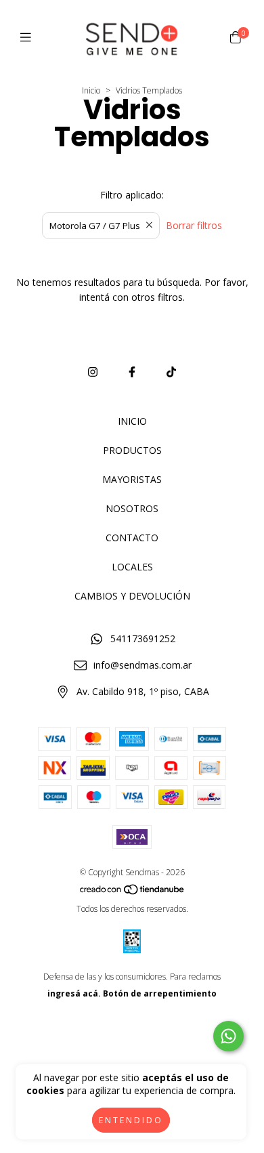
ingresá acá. (74, 993)
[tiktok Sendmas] (171, 372)
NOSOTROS (132, 508)
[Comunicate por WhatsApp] (228, 1036)
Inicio (91, 90)
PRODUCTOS (132, 450)
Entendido (131, 1120)
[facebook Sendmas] (132, 372)
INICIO (132, 421)
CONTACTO (132, 537)
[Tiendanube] (133, 892)
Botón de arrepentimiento (160, 993)
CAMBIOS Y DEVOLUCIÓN (132, 595)
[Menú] (28, 37)
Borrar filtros (194, 225)
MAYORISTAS (132, 479)
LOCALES (132, 566)
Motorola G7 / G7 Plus (94, 225)
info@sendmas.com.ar (142, 664)
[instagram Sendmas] (92, 372)
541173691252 (142, 638)
